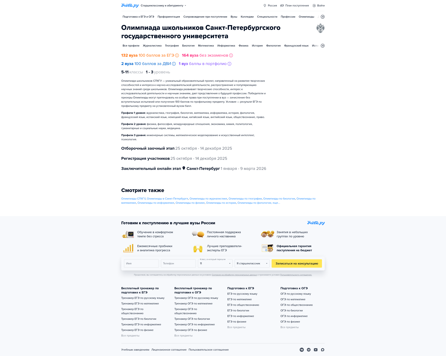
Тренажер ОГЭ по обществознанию (185, 311)
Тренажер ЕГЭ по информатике (141, 324)
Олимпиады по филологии (254, 203)
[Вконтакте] (302, 350)
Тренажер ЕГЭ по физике (137, 330)
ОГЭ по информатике (294, 316)
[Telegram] (309, 350)
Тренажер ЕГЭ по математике (140, 303)
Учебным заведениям (135, 349)
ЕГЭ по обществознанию (243, 305)
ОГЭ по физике (290, 321)
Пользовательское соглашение (209, 349)
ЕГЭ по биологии (238, 310)
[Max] (323, 350)
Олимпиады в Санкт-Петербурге (167, 198)
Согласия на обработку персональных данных (234, 275)
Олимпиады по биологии (279, 198)
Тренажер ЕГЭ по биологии (138, 319)
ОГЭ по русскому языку (295, 294)
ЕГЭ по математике (239, 299)
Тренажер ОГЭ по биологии (192, 319)
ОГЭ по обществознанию (296, 305)
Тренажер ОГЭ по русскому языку (196, 298)
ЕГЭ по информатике (240, 316)
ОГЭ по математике (292, 299)
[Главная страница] (130, 5)
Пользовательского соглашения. (296, 275)
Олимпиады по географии (245, 198)
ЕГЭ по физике (236, 321)
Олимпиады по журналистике (208, 198)
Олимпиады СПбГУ (133, 198)
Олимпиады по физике (190, 203)
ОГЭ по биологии (291, 310)
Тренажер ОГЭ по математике (193, 303)
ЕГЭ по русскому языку (242, 294)
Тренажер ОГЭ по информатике (194, 324)
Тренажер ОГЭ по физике (190, 330)
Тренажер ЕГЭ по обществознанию (132, 311)
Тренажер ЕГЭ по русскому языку (142, 298)
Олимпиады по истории (221, 203)
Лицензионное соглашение (169, 349)
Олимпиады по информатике (155, 203)
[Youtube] (316, 350)
